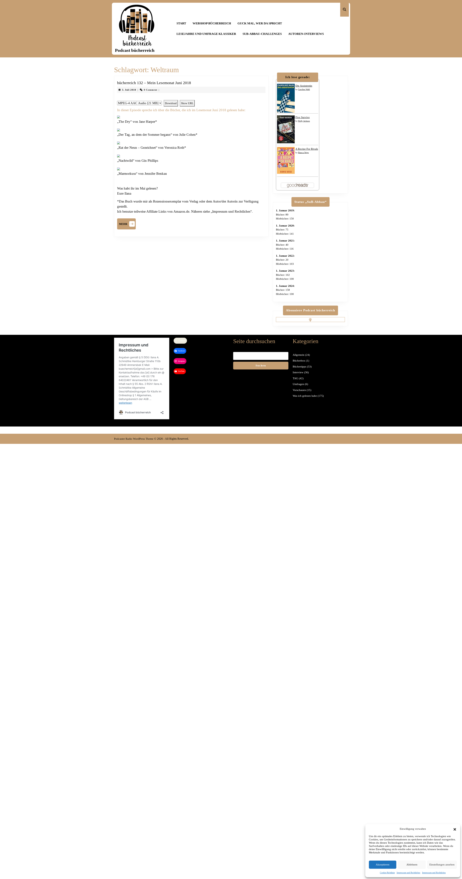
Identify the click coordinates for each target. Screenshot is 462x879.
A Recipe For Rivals (306, 148)
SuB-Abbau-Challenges (262, 34)
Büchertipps (299, 366)
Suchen (261, 365)
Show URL (187, 103)
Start (181, 23)
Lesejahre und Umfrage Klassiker (206, 34)
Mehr (127, 223)
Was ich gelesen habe (305, 395)
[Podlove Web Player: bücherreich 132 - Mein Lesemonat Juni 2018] (191, 98)
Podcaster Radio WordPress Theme (133, 438)
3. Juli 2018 (129, 89)
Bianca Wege (303, 152)
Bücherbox (299, 360)
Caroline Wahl (304, 89)
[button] (455, 829)
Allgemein (298, 354)
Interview (298, 372)
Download (171, 103)
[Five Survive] (286, 129)
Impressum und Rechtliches (408, 872)
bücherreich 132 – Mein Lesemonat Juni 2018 (154, 82)
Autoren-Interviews (306, 34)
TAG (295, 378)
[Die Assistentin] (286, 98)
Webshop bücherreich (212, 23)
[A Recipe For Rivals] (286, 160)
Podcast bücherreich (134, 50)
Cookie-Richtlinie (387, 872)
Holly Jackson (304, 121)
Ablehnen (411, 864)
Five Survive (302, 117)
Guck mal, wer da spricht (259, 23)
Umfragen (298, 384)
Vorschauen (299, 390)
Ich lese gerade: (297, 77)
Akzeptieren (382, 864)
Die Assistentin (303, 85)
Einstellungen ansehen (442, 864)
